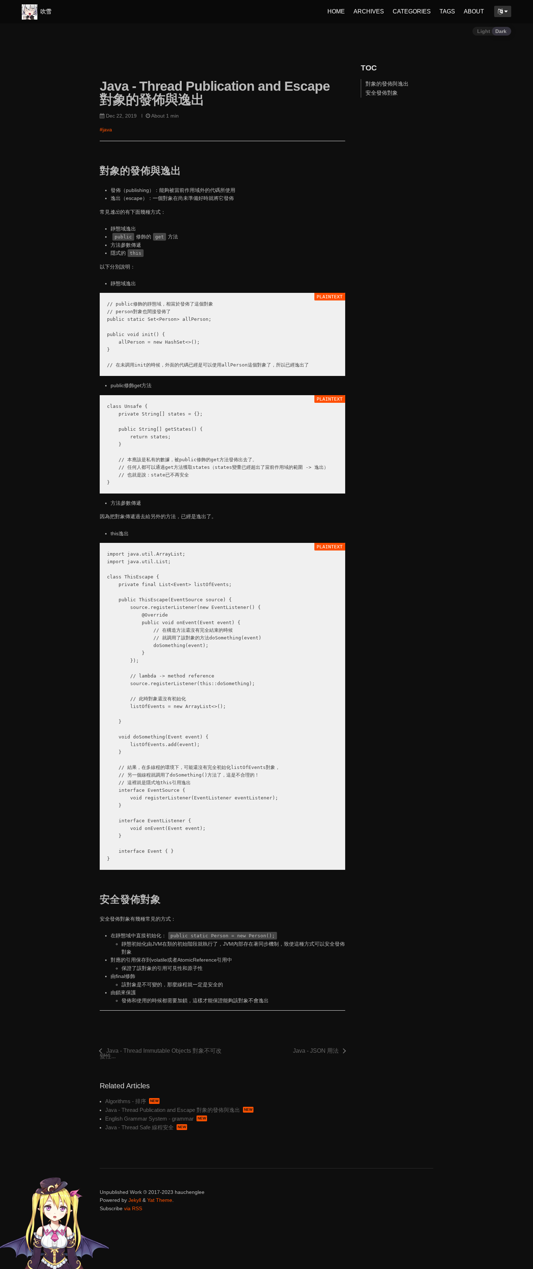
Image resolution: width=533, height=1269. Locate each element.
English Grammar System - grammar (149, 1119)
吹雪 (45, 11)
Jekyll (134, 1200)
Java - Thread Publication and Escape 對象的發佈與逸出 (172, 1110)
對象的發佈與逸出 (387, 83)
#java (106, 129)
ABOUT (474, 11)
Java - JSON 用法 (316, 1051)
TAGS (447, 11)
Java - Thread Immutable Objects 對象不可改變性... (161, 1053)
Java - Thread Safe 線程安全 (139, 1127)
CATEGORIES (412, 11)
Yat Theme (159, 1200)
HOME (336, 11)
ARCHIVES (369, 11)
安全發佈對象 (381, 93)
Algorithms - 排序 (125, 1101)
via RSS (133, 1208)
